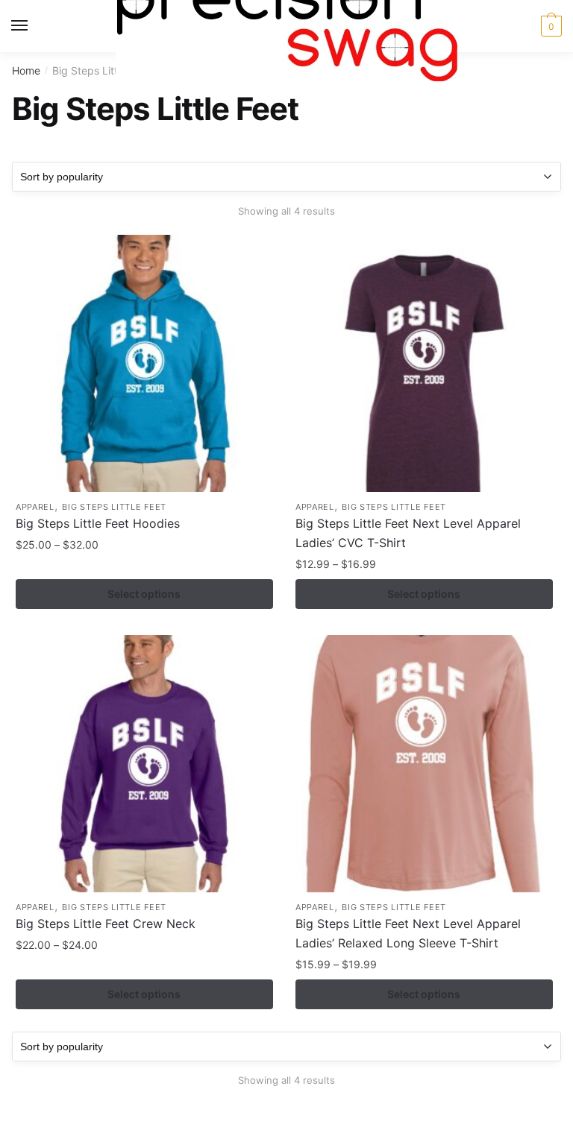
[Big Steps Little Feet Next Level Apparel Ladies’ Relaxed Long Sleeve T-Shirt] (424, 763)
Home (26, 70)
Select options (144, 593)
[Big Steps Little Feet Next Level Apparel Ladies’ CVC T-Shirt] (424, 363)
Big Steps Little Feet (114, 507)
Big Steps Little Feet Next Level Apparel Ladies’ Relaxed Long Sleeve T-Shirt (408, 933)
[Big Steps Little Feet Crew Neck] (144, 763)
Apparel (35, 507)
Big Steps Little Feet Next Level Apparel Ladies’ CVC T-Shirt (408, 533)
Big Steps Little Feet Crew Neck (105, 923)
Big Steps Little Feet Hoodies (98, 523)
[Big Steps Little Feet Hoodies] (144, 363)
